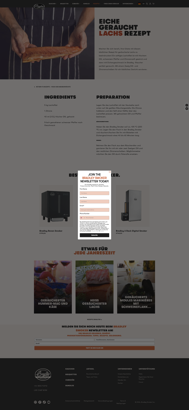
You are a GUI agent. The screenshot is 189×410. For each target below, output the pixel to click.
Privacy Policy (95, 231)
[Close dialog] (110, 172)
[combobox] (82, 218)
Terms (102, 231)
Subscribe (94, 235)
